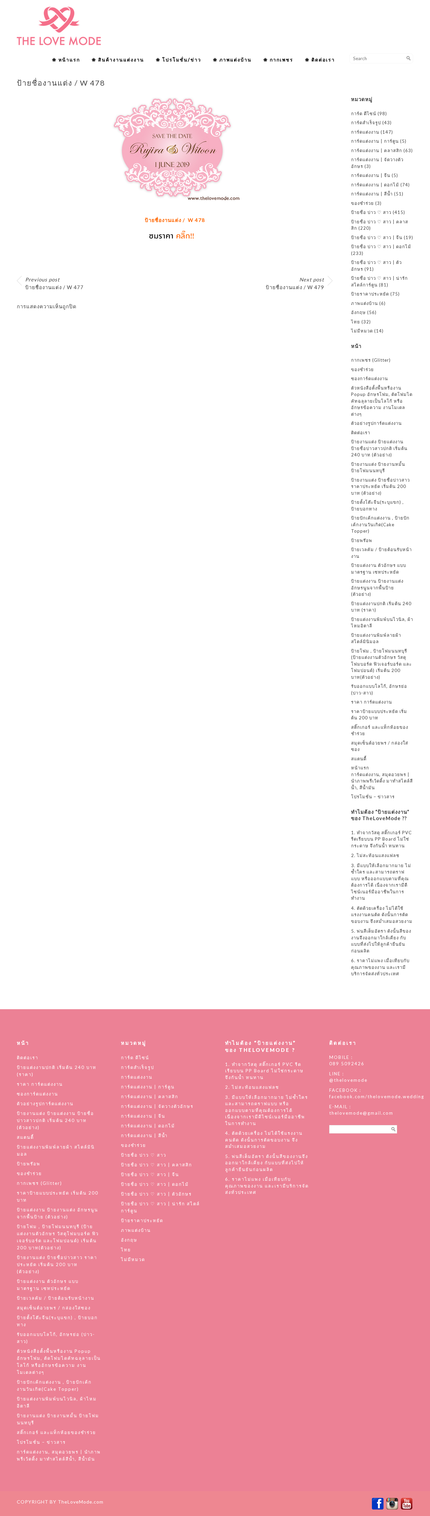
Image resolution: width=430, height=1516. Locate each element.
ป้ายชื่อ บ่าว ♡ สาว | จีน (376, 237)
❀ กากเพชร (278, 59)
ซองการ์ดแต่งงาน (369, 378)
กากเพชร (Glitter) (371, 360)
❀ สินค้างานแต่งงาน (118, 59)
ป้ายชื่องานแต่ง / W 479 (295, 283)
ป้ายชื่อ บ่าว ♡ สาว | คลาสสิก (156, 1164)
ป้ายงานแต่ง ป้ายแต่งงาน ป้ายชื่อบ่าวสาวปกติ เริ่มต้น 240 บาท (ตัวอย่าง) (379, 448)
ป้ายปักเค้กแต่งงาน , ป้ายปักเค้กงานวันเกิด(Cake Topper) (380, 524)
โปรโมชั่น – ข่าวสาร (373, 796)
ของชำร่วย (362, 203)
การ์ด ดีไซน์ (363, 113)
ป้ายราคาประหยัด (370, 294)
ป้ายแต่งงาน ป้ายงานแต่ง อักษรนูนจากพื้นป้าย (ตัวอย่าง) (377, 587)
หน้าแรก (360, 767)
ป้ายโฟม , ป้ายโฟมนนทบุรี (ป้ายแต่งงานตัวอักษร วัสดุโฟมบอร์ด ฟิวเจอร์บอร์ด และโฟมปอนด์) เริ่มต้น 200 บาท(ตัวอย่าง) (381, 664)
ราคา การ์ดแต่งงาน (371, 702)
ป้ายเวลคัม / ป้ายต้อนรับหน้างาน (55, 1298)
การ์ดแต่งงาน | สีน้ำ (372, 193)
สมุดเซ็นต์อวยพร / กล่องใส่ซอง (54, 1307)
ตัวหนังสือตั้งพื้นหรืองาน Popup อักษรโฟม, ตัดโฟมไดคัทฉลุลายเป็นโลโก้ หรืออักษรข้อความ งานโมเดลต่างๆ (382, 401)
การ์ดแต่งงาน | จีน (370, 175)
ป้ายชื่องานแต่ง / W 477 (54, 283)
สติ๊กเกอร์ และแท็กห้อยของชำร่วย (56, 1432)
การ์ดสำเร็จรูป (366, 122)
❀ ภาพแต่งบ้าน (232, 59)
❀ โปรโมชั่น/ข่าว (178, 59)
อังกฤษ (358, 312)
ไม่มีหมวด (362, 330)
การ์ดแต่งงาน (365, 132)
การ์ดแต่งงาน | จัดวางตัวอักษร (157, 1106)
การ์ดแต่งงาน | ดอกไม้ (375, 184)
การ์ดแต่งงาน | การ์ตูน (375, 141)
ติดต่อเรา (360, 432)
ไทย (355, 321)
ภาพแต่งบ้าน (364, 303)
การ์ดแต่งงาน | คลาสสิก (376, 150)
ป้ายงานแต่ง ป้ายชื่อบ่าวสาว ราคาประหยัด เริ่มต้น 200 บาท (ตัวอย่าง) (380, 486)
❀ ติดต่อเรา (320, 59)
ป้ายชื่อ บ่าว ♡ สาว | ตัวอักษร (156, 1194)
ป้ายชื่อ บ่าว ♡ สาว (371, 212)
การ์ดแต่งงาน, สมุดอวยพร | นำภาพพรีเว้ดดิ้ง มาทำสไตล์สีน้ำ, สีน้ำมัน (382, 781)
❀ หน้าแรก (66, 59)
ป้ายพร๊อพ (361, 540)
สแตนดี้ (359, 758)
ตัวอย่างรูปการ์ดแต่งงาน (376, 423)
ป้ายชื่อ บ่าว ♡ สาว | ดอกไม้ (381, 246)
